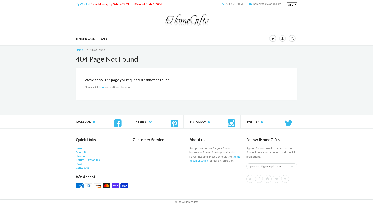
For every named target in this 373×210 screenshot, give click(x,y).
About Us (81, 152)
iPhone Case (85, 38)
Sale (103, 38)
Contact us (82, 167)
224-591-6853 (234, 3)
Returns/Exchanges (88, 159)
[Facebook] (259, 179)
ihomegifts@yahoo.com (267, 3)
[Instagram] (276, 179)
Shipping (81, 156)
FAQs (79, 163)
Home (79, 49)
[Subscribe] (292, 166)
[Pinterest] (268, 179)
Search (80, 148)
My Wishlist (83, 4)
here (102, 87)
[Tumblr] (285, 179)
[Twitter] (250, 179)
